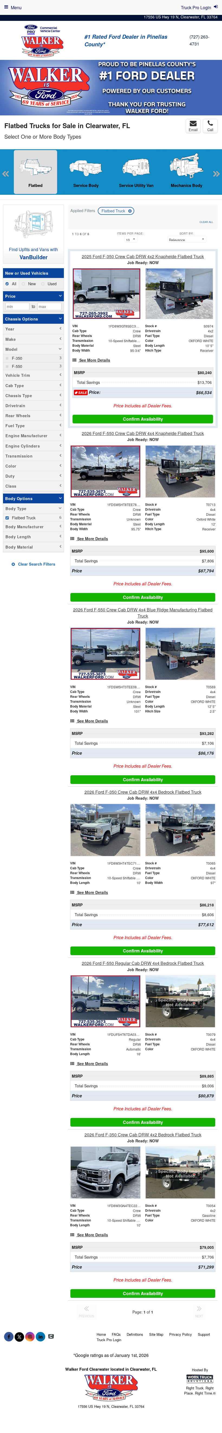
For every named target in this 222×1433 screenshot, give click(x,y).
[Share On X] (19, 1336)
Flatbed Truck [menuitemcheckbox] (23, 517)
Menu (16, 7)
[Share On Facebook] (9, 1336)
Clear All (206, 222)
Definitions (135, 1334)
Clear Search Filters (36, 564)
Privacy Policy (180, 1334)
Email (193, 129)
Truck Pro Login (109, 1339)
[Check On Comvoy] (51, 1336)
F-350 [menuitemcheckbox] (16, 358)
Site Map (156, 1334)
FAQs (116, 1334)
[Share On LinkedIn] (40, 1336)
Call (210, 129)
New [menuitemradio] (31, 283)
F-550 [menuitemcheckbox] (16, 366)
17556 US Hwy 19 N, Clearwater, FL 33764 (181, 17)
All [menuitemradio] (13, 283)
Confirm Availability (143, 419)
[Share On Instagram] (30, 1336)
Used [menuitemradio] (52, 283)
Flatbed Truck (114, 210)
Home (101, 1334)
